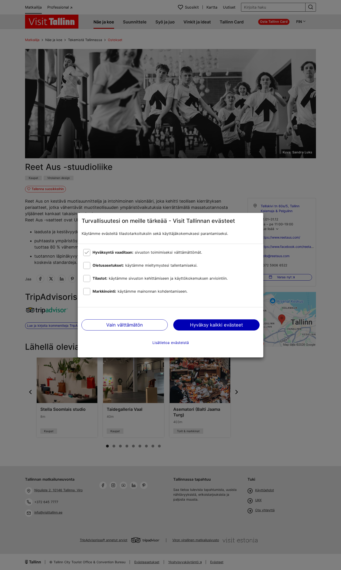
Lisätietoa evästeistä (170, 342)
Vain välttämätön (124, 325)
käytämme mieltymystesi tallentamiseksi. (145, 265)
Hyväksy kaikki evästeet (216, 325)
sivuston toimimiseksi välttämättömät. (147, 252)
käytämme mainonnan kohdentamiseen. (140, 291)
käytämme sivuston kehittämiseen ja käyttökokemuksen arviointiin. (160, 278)
